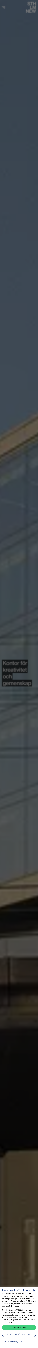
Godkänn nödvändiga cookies (19, 1334)
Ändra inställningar (12, 1342)
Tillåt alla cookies (19, 1327)
